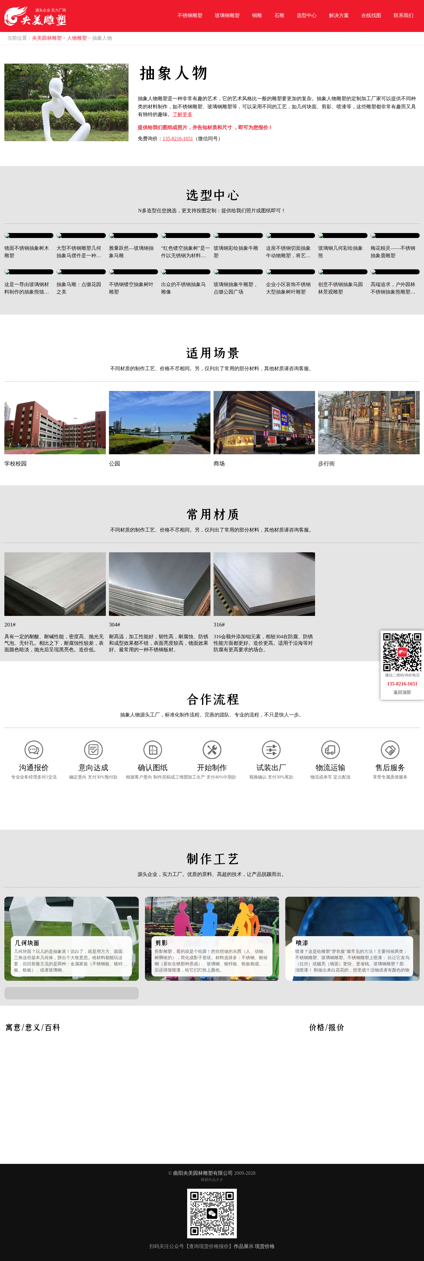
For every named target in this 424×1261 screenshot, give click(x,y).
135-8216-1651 (178, 138)
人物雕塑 (77, 38)
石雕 (279, 15)
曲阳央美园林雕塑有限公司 (203, 1173)
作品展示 (244, 1246)
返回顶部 (402, 692)
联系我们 (403, 15)
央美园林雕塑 (47, 38)
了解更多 (182, 114)
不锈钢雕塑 (190, 15)
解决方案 (339, 15)
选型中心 (307, 15)
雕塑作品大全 (212, 1180)
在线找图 (371, 15)
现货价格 (265, 1246)
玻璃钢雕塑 (227, 15)
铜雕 (257, 15)
